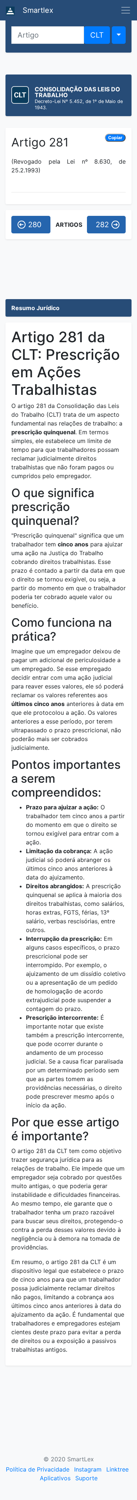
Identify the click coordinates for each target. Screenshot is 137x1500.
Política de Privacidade (37, 1469)
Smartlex (36, 10)
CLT (97, 35)
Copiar (115, 137)
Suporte (86, 1478)
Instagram (88, 1469)
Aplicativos (55, 1478)
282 (102, 224)
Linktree (117, 1469)
